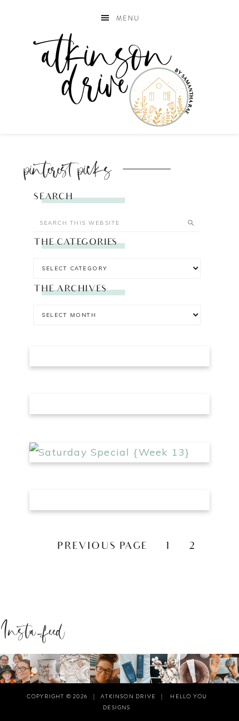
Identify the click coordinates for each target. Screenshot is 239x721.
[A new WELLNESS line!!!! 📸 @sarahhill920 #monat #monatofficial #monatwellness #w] (224, 668)
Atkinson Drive (119, 79)
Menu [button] (128, 18)
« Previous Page (95, 547)
